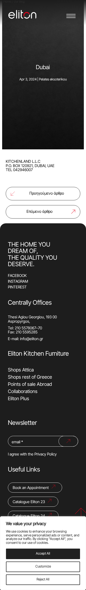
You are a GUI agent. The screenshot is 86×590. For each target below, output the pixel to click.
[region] (43, 553)
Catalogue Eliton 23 (29, 502)
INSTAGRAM (18, 282)
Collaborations (23, 391)
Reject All (43, 579)
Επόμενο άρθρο (40, 212)
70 (40, 328)
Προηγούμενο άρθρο (46, 194)
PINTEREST (17, 287)
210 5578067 (25, 328)
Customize (43, 566)
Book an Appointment (31, 488)
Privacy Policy (45, 454)
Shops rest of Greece (30, 377)
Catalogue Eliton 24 (29, 516)
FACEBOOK (17, 276)
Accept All (43, 554)
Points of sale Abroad (30, 384)
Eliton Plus (18, 399)
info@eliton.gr (31, 339)
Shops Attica (21, 370)
